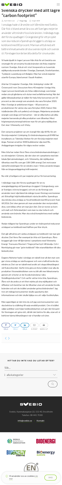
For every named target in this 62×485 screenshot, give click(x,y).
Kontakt (40, 420)
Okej (50, 477)
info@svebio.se (25, 420)
